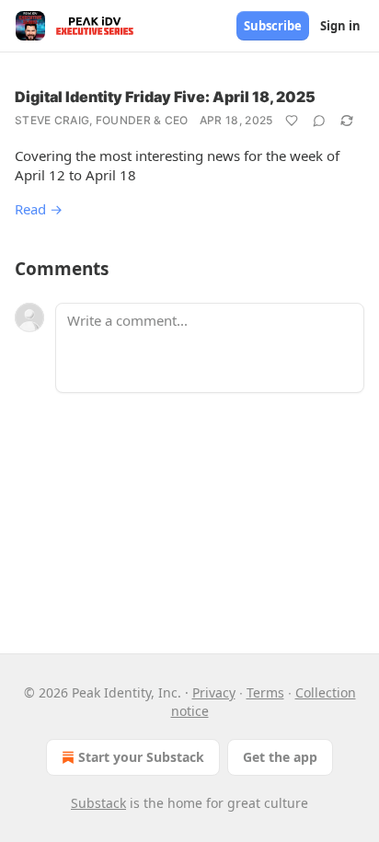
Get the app (280, 757)
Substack (98, 803)
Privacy (213, 692)
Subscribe (273, 25)
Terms (265, 692)
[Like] (292, 121)
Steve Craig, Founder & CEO (102, 120)
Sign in (340, 25)
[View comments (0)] (319, 121)
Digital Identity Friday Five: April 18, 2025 (165, 96)
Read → (39, 209)
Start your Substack (141, 757)
